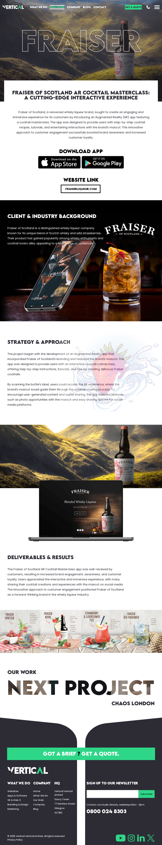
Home (36, 791)
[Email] (113, 794)
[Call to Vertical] (148, 7)
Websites (13, 791)
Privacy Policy (15, 839)
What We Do (38, 7)
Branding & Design (17, 804)
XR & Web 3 (14, 800)
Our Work (57, 7)
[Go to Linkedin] (141, 838)
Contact (99, 7)
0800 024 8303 (106, 811)
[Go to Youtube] (120, 838)
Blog (87, 7)
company (42, 783)
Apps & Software (17, 795)
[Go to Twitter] (151, 838)
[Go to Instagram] (131, 838)
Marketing (13, 809)
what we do (18, 783)
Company (73, 7)
